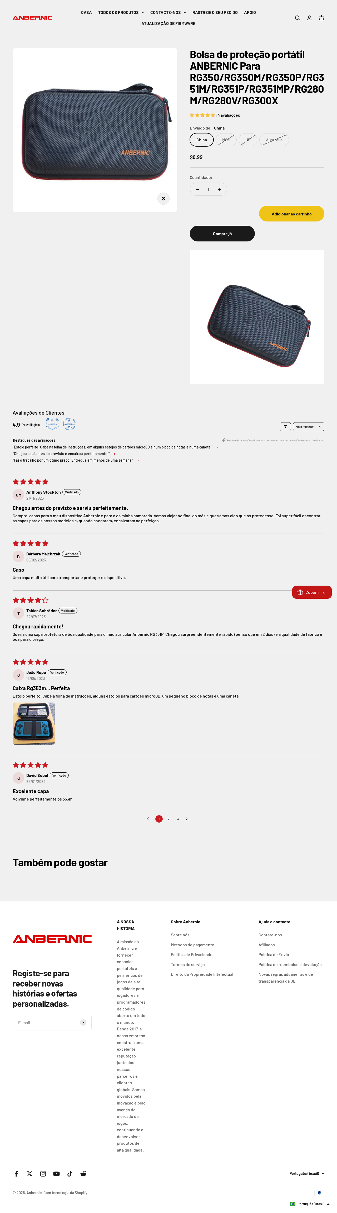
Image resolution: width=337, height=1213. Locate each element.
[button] (203, 114)
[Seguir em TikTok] (69, 1173)
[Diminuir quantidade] (197, 189)
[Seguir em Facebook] (16, 1173)
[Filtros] (285, 426)
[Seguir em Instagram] (43, 1173)
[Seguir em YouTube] (56, 1173)
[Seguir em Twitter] (29, 1173)
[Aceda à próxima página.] (188, 819)
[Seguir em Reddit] (83, 1173)
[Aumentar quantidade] (219, 189)
